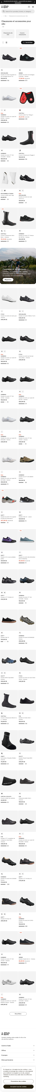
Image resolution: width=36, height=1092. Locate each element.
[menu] (33, 7)
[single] (3, 42)
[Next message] (34, 2)
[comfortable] (6, 42)
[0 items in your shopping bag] (29, 7)
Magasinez (8, 279)
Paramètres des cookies (18, 1081)
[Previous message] (1, 2)
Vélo (6, 16)
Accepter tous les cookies (18, 1086)
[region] (18, 1079)
